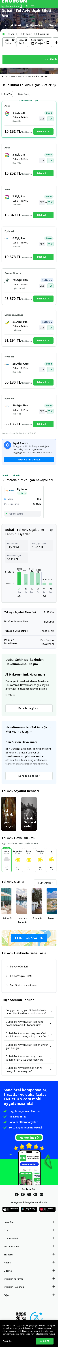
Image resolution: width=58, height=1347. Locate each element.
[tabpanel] (29, 48)
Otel (6, 1230)
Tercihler (7, 1341)
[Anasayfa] (3, 76)
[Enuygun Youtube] (41, 1195)
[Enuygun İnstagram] (23, 1195)
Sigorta (8, 1270)
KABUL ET (44, 1341)
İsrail (20, 76)
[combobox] (8, 43)
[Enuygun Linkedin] (35, 1195)
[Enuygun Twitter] (29, 1195)
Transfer (8, 1254)
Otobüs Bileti (11, 1238)
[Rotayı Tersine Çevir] (16, 42)
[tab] (12, 25)
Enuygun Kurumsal (14, 1278)
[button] (19, 578)
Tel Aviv (27, 76)
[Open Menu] (33, 6)
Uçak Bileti (10, 76)
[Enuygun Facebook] (17, 1195)
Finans (7, 1262)
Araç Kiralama (11, 1246)
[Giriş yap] (27, 6)
